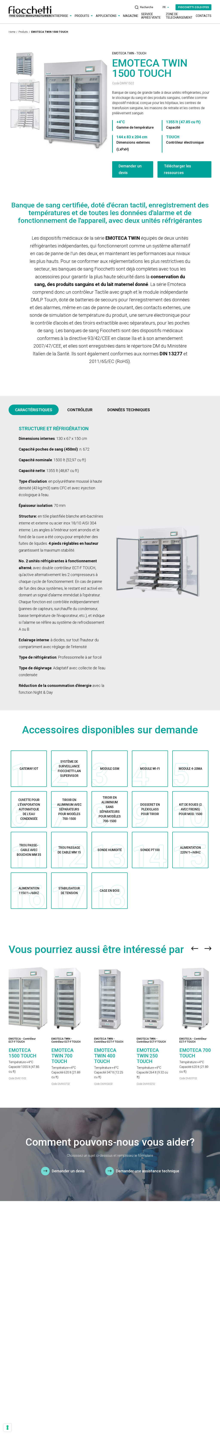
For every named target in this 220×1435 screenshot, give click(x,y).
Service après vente (151, 15)
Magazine (130, 16)
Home (12, 31)
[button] (194, 949)
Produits (23, 31)
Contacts (203, 16)
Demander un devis (130, 169)
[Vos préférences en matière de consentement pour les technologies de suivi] (7, 1427)
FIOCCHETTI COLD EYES (193, 7)
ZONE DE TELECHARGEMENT (179, 15)
